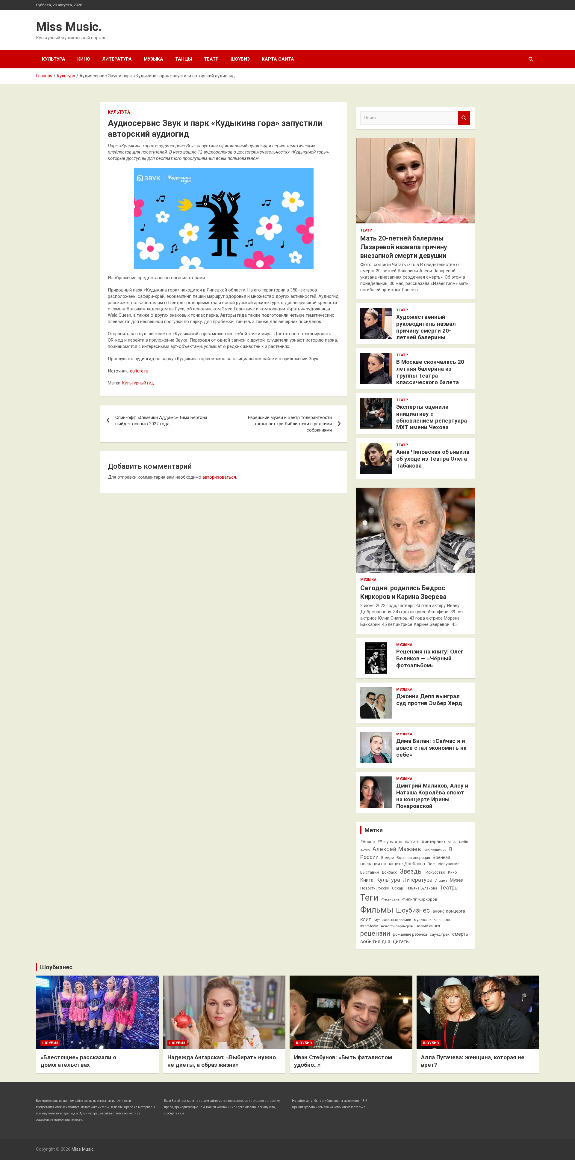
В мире (387, 857)
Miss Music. (69, 27)
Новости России (374, 888)
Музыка (153, 59)
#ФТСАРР (412, 842)
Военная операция (413, 857)
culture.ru (139, 371)
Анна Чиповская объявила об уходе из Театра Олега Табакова (432, 458)
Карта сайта (278, 59)
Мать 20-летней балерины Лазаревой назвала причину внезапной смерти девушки (403, 247)
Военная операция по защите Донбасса (405, 861)
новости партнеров (397, 926)
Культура (53, 59)
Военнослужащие (443, 864)
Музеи (456, 880)
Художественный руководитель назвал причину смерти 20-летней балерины (426, 327)
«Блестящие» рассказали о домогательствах (78, 1061)
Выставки (369, 872)
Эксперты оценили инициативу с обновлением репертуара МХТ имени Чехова (431, 417)
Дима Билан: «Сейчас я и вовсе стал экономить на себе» (431, 747)
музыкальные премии (392, 920)
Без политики (435, 850)
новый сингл (428, 925)
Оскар (397, 888)
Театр (211, 59)
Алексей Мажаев (396, 849)
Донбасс (389, 872)
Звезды (411, 871)
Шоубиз (240, 59)
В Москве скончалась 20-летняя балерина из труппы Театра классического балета (431, 372)
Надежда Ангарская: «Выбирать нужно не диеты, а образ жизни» (221, 1061)
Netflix (463, 842)
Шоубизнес (413, 910)
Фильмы (376, 910)
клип (366, 919)
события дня (375, 941)
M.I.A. (452, 842)
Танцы (183, 59)
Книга (366, 880)
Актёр (365, 850)
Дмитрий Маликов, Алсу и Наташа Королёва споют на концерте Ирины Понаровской (432, 795)
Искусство (435, 872)
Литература (117, 59)
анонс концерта (448, 911)
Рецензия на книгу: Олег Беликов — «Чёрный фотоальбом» (430, 658)
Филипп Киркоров (419, 899)
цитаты (401, 941)
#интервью (433, 841)
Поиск (464, 118)
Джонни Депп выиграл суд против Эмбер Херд (429, 700)
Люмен (441, 880)
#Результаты (389, 841)
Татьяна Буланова (421, 888)
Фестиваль (390, 899)
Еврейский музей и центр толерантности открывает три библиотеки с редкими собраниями (290, 424)
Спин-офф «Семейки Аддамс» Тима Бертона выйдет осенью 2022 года (161, 420)
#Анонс (367, 841)
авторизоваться (219, 477)
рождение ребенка (410, 934)
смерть (460, 934)
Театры (449, 887)
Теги (369, 897)
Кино (83, 59)
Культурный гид (138, 383)
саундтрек (440, 934)
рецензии (375, 933)
